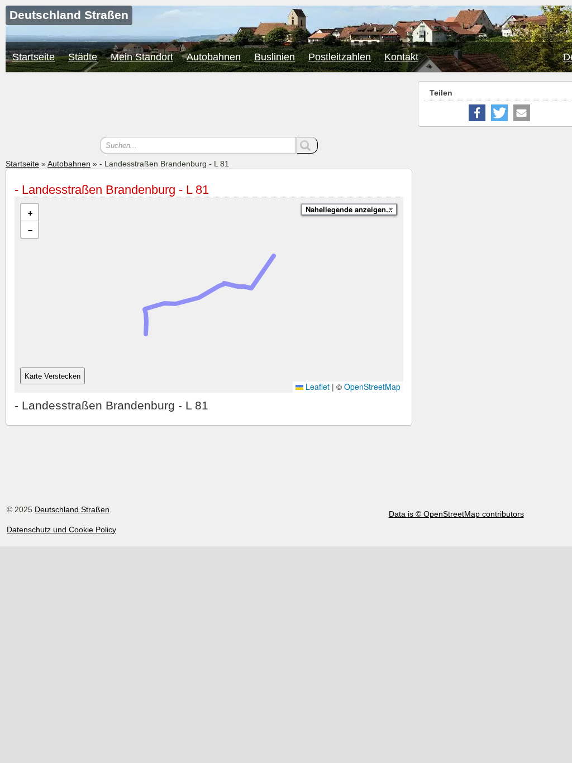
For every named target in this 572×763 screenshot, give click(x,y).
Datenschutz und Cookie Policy (61, 529)
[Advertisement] (209, 106)
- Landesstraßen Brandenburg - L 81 (112, 190)
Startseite (33, 57)
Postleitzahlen (339, 57)
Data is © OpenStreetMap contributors (456, 513)
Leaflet (316, 386)
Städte (82, 57)
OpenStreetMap (372, 386)
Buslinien (274, 57)
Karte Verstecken (52, 376)
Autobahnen (214, 57)
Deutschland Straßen (72, 509)
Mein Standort (142, 57)
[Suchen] (307, 145)
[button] (29, 212)
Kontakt (401, 57)
